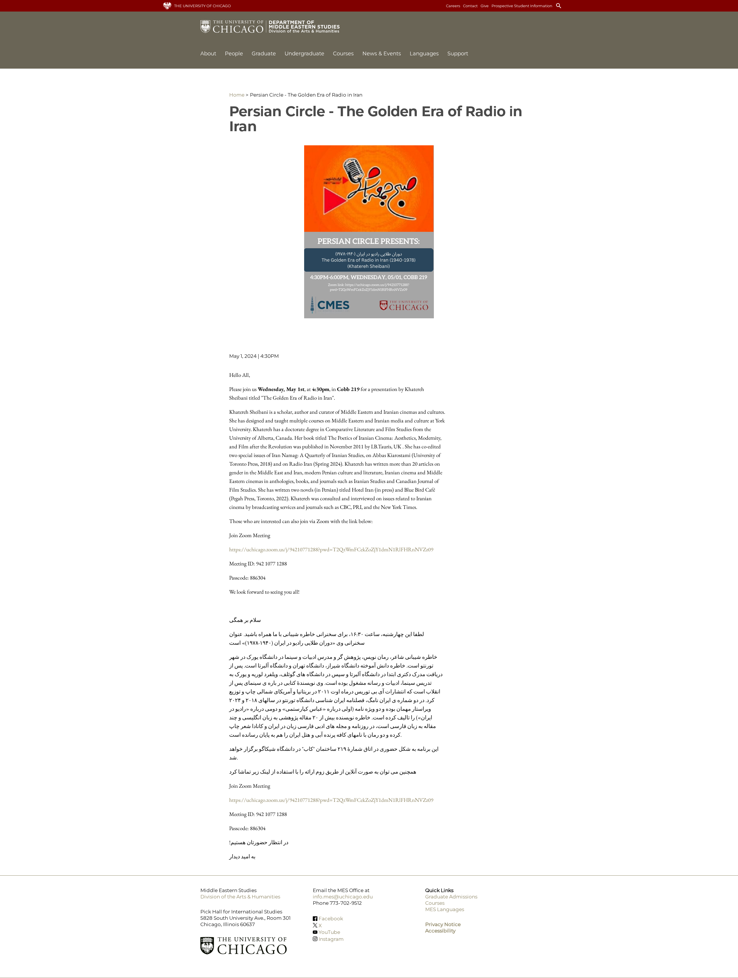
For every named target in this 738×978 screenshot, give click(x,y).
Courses (343, 53)
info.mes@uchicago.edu (343, 897)
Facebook (331, 918)
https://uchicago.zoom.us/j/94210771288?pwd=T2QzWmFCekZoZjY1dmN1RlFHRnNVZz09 (331, 549)
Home (236, 95)
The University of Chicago (202, 5)
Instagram (331, 939)
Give (485, 5)
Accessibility (440, 931)
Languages (424, 53)
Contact (470, 5)
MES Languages (444, 909)
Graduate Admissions (451, 897)
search (558, 5)
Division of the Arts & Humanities (240, 897)
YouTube (329, 932)
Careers (453, 5)
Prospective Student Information (522, 5)
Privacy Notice (443, 924)
